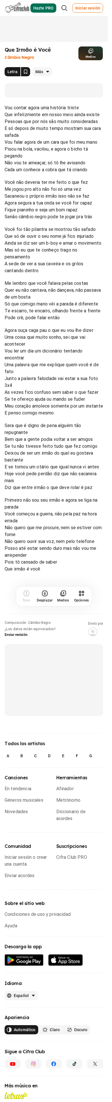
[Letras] (16, 1095)
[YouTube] (13, 1063)
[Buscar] (64, 8)
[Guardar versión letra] (25, 71)
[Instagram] (33, 1063)
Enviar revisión (16, 635)
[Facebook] (54, 1063)
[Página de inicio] (17, 8)
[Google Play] (24, 960)
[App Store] (65, 960)
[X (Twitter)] (95, 1063)
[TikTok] (74, 1063)
